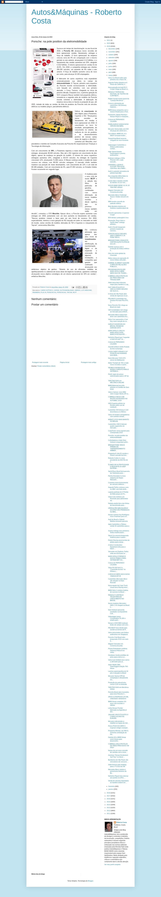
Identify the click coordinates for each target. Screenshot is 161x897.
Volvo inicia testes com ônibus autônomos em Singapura (118, 633)
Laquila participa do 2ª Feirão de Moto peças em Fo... (118, 493)
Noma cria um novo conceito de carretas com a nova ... (118, 751)
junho (110, 66)
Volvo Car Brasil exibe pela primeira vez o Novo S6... (117, 78)
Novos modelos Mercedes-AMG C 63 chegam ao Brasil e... (118, 605)
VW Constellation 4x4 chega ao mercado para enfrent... (118, 311)
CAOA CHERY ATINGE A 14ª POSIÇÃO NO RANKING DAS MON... (118, 353)
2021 (109, 40)
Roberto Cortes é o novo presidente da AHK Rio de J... (118, 460)
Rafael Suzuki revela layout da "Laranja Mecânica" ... (118, 99)
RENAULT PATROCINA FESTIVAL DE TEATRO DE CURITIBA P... (118, 94)
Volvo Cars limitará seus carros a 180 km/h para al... (118, 661)
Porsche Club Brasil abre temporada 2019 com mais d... (118, 639)
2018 (109, 793)
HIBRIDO (77, 290)
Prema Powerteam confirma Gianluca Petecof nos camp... (117, 650)
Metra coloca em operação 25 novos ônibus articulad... (118, 259)
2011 (109, 813)
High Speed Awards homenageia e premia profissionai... (116, 153)
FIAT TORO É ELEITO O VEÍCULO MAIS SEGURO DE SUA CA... (118, 289)
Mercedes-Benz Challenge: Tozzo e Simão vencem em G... (118, 197)
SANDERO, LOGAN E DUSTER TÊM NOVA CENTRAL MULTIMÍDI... (117, 166)
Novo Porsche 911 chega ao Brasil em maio (118, 306)
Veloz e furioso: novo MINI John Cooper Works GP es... (118, 393)
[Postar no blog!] (79, 287)
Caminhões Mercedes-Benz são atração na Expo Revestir (117, 580)
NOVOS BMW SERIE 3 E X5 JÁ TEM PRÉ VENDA (119, 186)
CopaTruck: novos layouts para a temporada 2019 (118, 431)
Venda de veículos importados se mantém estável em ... (118, 781)
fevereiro (111, 786)
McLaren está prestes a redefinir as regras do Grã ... (118, 722)
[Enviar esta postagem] (72, 287)
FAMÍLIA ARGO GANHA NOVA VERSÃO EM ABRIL (118, 125)
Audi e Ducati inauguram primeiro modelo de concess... (116, 229)
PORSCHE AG (61, 292)
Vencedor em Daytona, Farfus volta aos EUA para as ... (118, 552)
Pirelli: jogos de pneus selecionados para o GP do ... (118, 376)
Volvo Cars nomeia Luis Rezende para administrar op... (118, 498)
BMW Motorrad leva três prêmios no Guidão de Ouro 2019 (118, 387)
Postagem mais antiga (88, 362)
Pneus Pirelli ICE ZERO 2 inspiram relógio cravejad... (118, 727)
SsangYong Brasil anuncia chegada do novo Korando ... (118, 140)
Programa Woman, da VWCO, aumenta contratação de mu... (118, 732)
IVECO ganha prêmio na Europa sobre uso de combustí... (116, 405)
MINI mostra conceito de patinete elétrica (116, 202)
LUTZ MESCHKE (86, 290)
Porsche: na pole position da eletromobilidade (118, 436)
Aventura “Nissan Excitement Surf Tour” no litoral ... (118, 756)
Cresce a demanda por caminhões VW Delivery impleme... (117, 105)
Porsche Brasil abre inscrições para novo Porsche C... (118, 693)
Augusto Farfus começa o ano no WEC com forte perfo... (118, 488)
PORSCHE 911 (51, 292)
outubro (111, 55)
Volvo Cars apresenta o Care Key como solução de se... (118, 320)
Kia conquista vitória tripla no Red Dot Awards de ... (118, 177)
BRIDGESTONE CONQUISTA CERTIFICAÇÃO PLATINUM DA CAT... (118, 242)
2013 (109, 807)
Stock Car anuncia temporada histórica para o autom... (118, 536)
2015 (109, 802)
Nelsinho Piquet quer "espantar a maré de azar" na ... (119, 338)
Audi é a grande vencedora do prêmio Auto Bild (118, 172)
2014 (109, 805)
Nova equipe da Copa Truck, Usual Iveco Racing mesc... (118, 586)
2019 (109, 46)
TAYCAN (69, 292)
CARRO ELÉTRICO (47, 290)
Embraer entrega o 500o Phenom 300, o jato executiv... (116, 160)
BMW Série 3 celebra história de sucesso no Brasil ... (118, 591)
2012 (109, 810)
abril (110, 72)
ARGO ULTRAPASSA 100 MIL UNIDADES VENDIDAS (118, 697)
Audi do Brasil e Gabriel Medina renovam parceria (118, 520)
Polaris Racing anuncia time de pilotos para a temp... (119, 541)
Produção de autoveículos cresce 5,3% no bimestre (117, 683)
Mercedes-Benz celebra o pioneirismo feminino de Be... (117, 771)
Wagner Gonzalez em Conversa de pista (115, 191)
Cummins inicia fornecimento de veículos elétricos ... (118, 483)
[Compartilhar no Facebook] (84, 287)
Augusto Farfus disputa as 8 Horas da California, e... (117, 83)
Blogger (90, 881)
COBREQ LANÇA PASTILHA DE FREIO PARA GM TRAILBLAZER (118, 278)
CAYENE (56, 290)
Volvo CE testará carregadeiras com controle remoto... (118, 415)
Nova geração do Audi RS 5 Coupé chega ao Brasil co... (118, 88)
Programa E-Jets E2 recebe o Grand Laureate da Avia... (118, 454)
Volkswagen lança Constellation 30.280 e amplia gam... (117, 618)
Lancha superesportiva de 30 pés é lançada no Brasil (118, 672)
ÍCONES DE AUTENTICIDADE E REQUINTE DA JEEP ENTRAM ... (118, 466)
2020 (109, 43)
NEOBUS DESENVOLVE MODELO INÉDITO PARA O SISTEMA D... (118, 369)
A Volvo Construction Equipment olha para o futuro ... (117, 547)
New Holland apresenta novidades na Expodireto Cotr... (117, 611)
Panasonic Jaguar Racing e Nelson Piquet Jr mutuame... (118, 115)
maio (110, 69)
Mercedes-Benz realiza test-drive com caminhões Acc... (118, 315)
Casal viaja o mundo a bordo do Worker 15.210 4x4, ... (118, 181)
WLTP (74, 292)
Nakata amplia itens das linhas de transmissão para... (118, 504)
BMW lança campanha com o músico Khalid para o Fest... (118, 111)
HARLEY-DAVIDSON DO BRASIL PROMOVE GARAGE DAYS (116, 326)
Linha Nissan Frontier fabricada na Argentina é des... (117, 710)
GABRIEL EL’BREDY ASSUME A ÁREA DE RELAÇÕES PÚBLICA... (118, 264)
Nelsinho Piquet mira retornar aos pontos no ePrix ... (118, 777)
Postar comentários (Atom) (46, 366)
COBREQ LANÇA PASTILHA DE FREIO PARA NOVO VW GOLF (118, 745)
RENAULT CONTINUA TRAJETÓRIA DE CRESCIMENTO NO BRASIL (116, 597)
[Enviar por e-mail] (77, 287)
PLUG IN (43, 292)
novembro (112, 52)
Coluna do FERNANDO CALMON (116, 120)
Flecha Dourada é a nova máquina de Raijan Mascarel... (117, 478)
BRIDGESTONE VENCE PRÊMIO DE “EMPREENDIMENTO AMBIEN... (116, 447)
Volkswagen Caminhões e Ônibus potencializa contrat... (117, 147)
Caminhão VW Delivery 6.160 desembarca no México (118, 411)
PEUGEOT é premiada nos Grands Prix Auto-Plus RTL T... (118, 300)
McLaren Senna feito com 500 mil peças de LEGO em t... (118, 130)
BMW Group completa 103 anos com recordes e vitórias (117, 703)
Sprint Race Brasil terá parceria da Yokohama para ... (119, 472)
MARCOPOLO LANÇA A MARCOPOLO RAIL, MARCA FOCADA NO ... (117, 332)
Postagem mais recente (40, 362)
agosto (110, 60)
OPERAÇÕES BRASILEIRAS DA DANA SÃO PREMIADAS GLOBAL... (118, 510)
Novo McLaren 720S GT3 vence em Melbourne (117, 359)
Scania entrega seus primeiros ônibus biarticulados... (118, 531)
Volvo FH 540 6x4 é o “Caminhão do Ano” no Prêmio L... (117, 569)
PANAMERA (36, 292)
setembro (111, 57)
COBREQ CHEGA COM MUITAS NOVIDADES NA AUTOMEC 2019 (117, 398)
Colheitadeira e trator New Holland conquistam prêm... (118, 441)
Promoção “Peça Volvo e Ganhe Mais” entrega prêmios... (116, 222)
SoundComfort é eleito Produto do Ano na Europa (118, 347)
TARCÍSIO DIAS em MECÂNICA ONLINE (116, 381)
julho (110, 63)
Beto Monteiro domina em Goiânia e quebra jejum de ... (118, 208)
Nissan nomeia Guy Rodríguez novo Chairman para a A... (118, 515)
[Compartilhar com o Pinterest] (86, 287)
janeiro (111, 789)
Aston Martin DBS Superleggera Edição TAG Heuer (118, 666)
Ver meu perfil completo (112, 864)
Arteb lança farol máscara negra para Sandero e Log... (118, 283)
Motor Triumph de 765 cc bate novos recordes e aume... (118, 364)
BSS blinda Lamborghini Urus (118, 218)
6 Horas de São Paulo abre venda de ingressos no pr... (118, 295)
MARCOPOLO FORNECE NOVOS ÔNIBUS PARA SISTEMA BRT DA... (117, 558)
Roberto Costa (121, 822)
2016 (109, 799)
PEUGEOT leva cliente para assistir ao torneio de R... (117, 629)
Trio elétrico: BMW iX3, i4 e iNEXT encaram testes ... (117, 134)
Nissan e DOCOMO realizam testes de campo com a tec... (118, 624)
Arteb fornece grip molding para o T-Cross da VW (117, 765)
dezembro (112, 49)
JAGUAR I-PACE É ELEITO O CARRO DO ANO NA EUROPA (118, 716)
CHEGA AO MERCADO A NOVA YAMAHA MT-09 (119, 575)
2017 (109, 796)
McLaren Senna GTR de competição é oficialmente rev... (118, 678)
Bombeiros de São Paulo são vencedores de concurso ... (118, 761)
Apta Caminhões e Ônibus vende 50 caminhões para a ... (118, 526)
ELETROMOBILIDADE (67, 290)
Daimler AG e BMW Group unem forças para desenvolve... (117, 739)
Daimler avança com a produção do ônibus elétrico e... (118, 248)
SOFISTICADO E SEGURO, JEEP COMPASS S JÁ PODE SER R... (117, 235)
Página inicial (64, 362)
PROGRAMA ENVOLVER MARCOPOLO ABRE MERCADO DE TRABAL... (118, 271)
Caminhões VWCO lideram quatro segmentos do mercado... (117, 426)
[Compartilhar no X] (81, 287)
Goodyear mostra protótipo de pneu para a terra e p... (118, 656)
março (110, 75)
